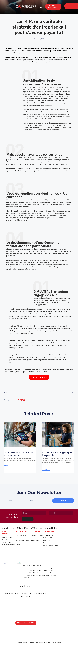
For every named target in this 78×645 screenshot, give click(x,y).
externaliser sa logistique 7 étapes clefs (58, 454)
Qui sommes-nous (11, 593)
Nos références (26, 596)
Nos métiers (25, 593)
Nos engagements (40, 593)
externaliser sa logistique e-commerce (19, 454)
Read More (7, 465)
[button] (40, 6)
